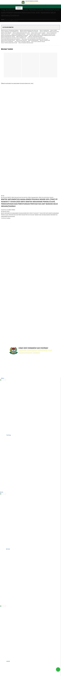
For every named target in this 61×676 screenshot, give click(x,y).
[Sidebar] (2, 375)
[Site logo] (30, 2)
